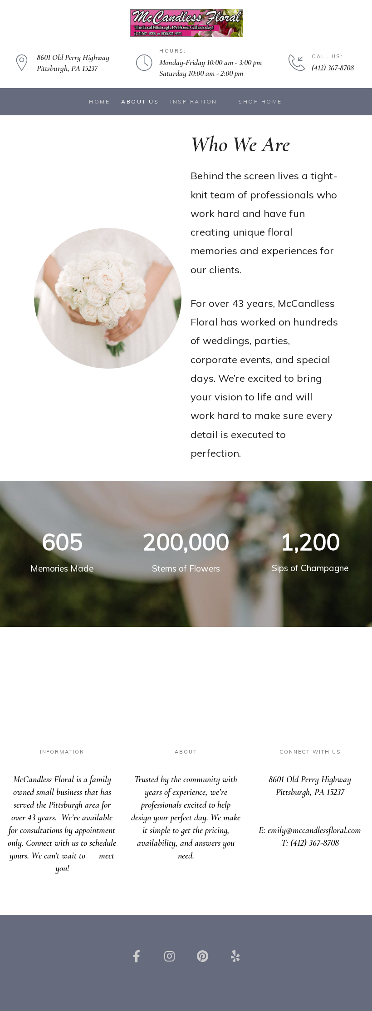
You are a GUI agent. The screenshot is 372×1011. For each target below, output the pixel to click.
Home (99, 101)
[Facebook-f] (136, 956)
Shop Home (260, 101)
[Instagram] (170, 956)
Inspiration (193, 101)
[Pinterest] (202, 956)
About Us (140, 101)
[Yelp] (235, 956)
